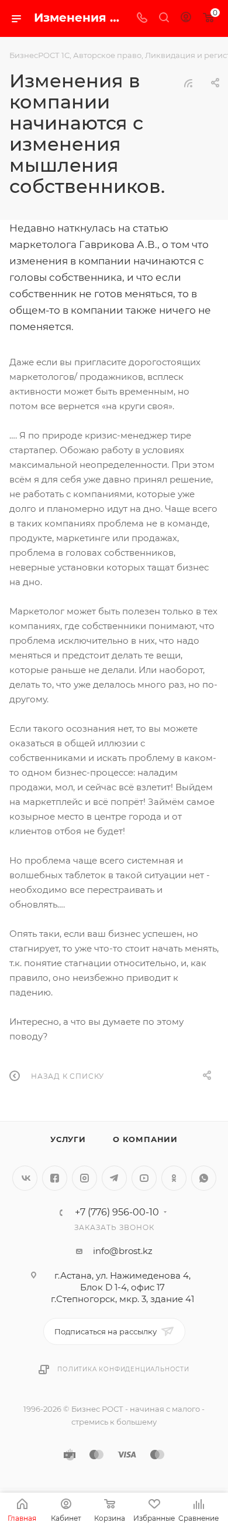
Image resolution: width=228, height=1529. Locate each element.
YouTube (144, 1178)
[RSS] (188, 83)
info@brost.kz (123, 1250)
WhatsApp (203, 1178)
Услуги (68, 1139)
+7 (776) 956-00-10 (117, 1212)
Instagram (84, 1178)
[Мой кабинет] (186, 18)
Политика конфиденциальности (123, 1369)
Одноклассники (173, 1178)
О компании (145, 1139)
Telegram (114, 1178)
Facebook (54, 1178)
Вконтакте (24, 1178)
